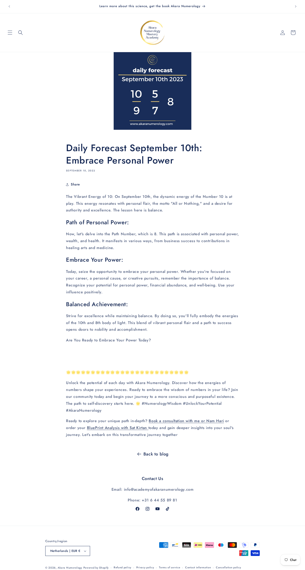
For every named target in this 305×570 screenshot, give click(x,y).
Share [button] (75, 184)
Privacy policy (145, 567)
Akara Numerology (70, 568)
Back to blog (156, 454)
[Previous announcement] (9, 6)
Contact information (198, 567)
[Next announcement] (295, 6)
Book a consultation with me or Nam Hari (186, 421)
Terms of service (169, 567)
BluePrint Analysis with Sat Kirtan (117, 427)
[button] (10, 32)
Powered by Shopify (96, 568)
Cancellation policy (228, 567)
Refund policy (122, 567)
